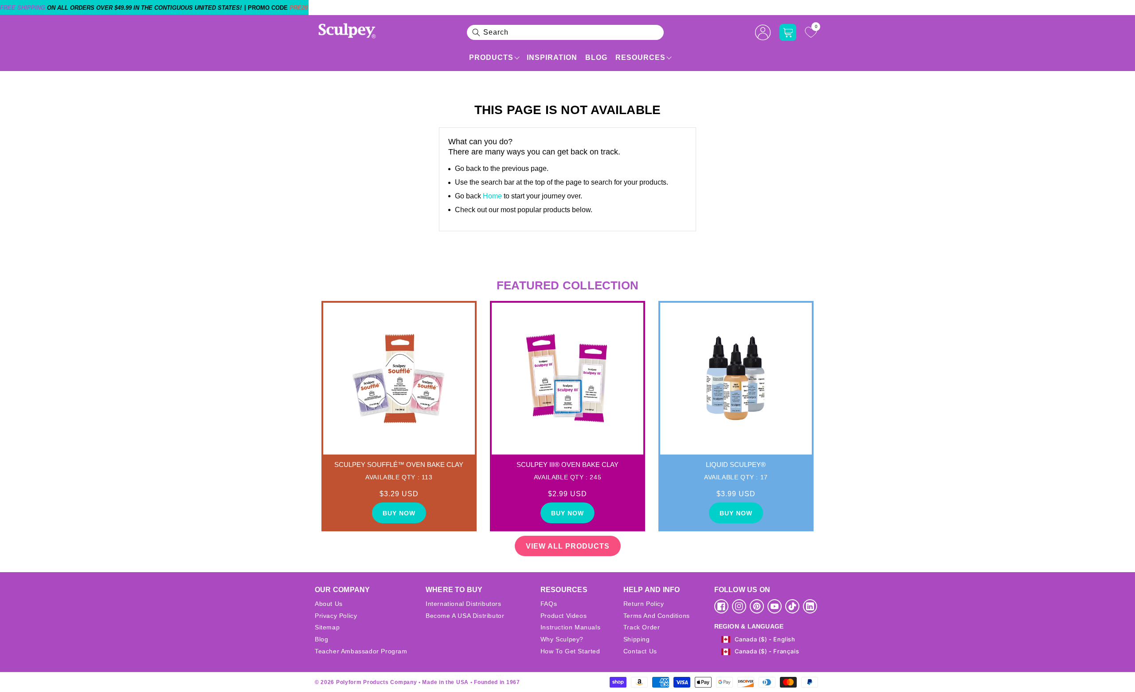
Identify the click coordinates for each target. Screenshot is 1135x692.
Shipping (636, 639)
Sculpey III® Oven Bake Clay (567, 464)
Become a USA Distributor (465, 615)
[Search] (476, 32)
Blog (596, 57)
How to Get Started (570, 651)
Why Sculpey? (561, 639)
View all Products (568, 546)
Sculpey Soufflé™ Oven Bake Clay (398, 464)
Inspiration (552, 57)
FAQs (548, 603)
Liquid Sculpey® (736, 464)
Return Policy (643, 603)
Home (492, 196)
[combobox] (565, 32)
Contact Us (640, 651)
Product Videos (563, 615)
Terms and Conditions (656, 615)
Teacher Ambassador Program (361, 651)
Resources (640, 57)
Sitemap (327, 627)
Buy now (399, 513)
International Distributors (463, 603)
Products (491, 57)
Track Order (641, 627)
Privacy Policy (336, 615)
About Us (329, 603)
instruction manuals (570, 627)
